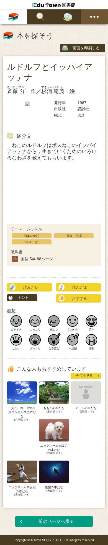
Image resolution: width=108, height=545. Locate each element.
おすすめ (80, 298)
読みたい (31, 287)
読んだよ (80, 287)
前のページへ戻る (56, 521)
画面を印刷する (86, 48)
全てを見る (84, 376)
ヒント (24, 297)
